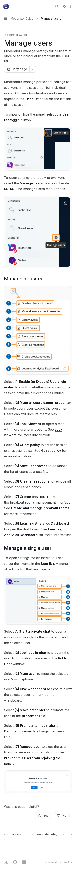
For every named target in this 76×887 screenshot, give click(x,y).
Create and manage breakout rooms (40, 508)
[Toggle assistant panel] (64, 6)
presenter (30, 716)
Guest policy (51, 450)
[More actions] (71, 6)
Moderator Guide (15, 34)
